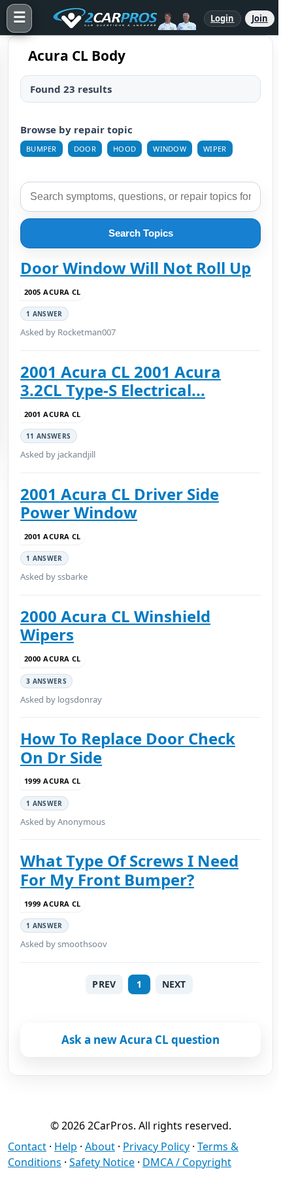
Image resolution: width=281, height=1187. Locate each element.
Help (65, 1146)
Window (169, 149)
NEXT (174, 984)
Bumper (41, 149)
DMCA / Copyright (186, 1162)
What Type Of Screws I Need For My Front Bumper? (129, 870)
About (100, 1146)
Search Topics (140, 233)
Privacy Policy (156, 1146)
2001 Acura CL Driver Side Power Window (119, 503)
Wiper (215, 149)
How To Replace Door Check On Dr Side (127, 748)
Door (85, 149)
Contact (27, 1146)
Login (222, 18)
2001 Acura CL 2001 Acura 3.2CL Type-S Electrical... (120, 381)
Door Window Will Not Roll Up (135, 268)
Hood (124, 149)
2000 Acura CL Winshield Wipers (115, 625)
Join (260, 18)
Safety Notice (102, 1162)
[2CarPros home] (118, 18)
